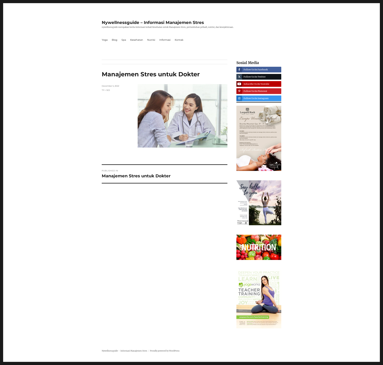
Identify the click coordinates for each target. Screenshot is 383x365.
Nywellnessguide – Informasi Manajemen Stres (153, 22)
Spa (123, 39)
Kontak (179, 39)
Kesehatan (136, 39)
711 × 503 (106, 90)
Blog (114, 39)
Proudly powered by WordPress (165, 351)
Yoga (105, 39)
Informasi (165, 39)
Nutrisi (151, 39)
